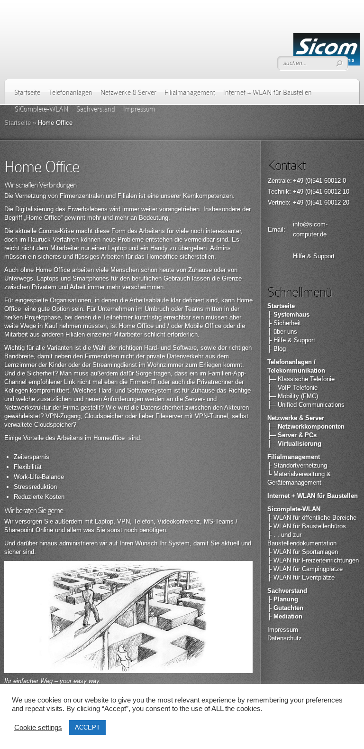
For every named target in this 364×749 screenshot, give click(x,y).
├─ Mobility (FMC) (292, 396)
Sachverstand (287, 590)
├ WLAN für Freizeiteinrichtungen (313, 560)
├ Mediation (284, 616)
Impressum (282, 629)
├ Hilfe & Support (291, 340)
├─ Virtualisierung (294, 443)
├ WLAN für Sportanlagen (302, 551)
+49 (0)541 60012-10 (321, 191)
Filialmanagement (189, 92)
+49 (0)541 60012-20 (321, 202)
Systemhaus (291, 314)
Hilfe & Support (314, 256)
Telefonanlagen (70, 92)
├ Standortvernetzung (297, 465)
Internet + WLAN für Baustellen (267, 92)
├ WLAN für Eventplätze (301, 577)
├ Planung (282, 599)
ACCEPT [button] (87, 727)
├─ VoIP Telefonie (292, 387)
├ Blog (276, 348)
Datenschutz (284, 638)
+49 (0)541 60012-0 (319, 180)
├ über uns (282, 331)
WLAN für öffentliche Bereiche (314, 517)
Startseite (27, 92)
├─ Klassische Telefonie (301, 379)
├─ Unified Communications (306, 404)
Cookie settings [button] (38, 727)
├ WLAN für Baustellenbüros (306, 526)
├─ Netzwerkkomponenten (306, 426)
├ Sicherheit (284, 323)
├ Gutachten (285, 607)
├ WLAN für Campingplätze (305, 568)
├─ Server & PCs (292, 435)
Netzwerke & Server (128, 92)
